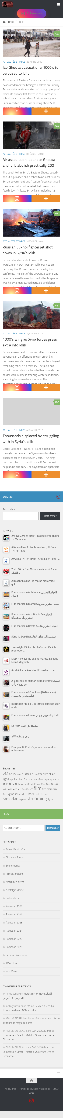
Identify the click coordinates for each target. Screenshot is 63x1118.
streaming (37, 798)
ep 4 (28, 779)
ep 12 (11, 784)
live (30, 794)
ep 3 (22, 779)
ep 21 (5, 789)
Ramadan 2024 (14, 930)
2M (5, 774)
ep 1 (12, 779)
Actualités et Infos (14, 61)
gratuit (13, 794)
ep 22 (10, 789)
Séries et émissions (16, 955)
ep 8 (47, 779)
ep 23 (15, 789)
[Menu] (58, 4)
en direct (44, 774)
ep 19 (50, 784)
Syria (50, 799)
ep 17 (40, 784)
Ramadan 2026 (14, 947)
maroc (38, 793)
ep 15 (29, 784)
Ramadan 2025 (14, 938)
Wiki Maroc (12, 971)
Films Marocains (14, 873)
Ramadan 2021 (14, 906)
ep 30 (31, 789)
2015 (12, 774)
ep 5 (33, 779)
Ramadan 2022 (14, 914)
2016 (18, 774)
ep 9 (52, 779)
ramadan (10, 798)
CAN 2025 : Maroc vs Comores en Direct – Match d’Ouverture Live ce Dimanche (28, 1035)
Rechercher (9, 509)
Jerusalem (22, 794)
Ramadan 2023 (14, 922)
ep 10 (57, 779)
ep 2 (18, 779)
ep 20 (56, 784)
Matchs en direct (15, 882)
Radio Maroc (12, 898)
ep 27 (20, 789)
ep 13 (17, 784)
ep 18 (45, 784)
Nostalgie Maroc (14, 890)
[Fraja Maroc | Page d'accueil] (9, 4)
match (47, 794)
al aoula (27, 774)
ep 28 (25, 789)
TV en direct (12, 963)
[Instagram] (17, 111)
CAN (35, 775)
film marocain (49, 789)
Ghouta (6, 794)
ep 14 (23, 784)
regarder (22, 799)
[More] (45, 111)
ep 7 (42, 779)
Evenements (13, 865)
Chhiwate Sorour (15, 857)
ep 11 (5, 783)
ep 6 (38, 779)
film (37, 788)
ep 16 (35, 784)
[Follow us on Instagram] (58, 496)
